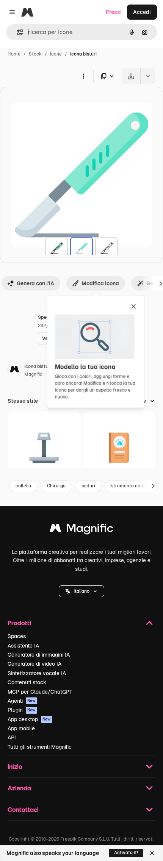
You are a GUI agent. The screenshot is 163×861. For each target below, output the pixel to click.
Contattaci (23, 809)
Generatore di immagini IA (39, 654)
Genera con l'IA (35, 283)
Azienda (19, 788)
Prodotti (19, 623)
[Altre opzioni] (83, 75)
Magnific (33, 374)
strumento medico (131, 486)
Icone (56, 54)
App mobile (21, 728)
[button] (81, 591)
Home (14, 54)
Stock (35, 54)
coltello (23, 486)
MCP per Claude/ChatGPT (40, 691)
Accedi (142, 12)
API (12, 737)
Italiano (81, 591)
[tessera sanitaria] (119, 447)
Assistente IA (23, 645)
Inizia (15, 766)
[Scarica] (131, 76)
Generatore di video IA (34, 663)
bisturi (88, 486)
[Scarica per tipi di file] (107, 76)
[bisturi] (56, 248)
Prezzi (114, 12)
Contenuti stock (27, 682)
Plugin (22, 709)
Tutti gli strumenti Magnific (40, 747)
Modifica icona (100, 283)
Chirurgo (56, 486)
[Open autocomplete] (16, 32)
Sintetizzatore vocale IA (37, 673)
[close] (133, 307)
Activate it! (126, 853)
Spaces (17, 636)
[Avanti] (153, 486)
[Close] (152, 853)
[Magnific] (81, 530)
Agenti (22, 700)
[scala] (44, 447)
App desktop (29, 719)
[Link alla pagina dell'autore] (14, 371)
